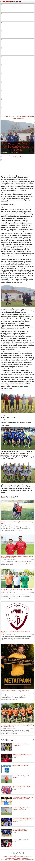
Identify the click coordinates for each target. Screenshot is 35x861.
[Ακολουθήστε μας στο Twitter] (17, 853)
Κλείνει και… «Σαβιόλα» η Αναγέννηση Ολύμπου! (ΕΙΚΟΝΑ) (15, 632)
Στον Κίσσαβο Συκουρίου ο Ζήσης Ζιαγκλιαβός (15, 690)
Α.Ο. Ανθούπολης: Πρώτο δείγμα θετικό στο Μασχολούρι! (21, 808)
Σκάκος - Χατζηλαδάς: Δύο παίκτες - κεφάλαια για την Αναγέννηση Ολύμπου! (17, 556)
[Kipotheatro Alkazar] (17, 156)
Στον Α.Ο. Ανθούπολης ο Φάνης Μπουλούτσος (21, 787)
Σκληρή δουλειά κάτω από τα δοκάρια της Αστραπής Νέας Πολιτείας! (16, 590)
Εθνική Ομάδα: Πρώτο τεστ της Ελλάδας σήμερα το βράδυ (20, 830)
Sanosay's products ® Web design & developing (17, 858)
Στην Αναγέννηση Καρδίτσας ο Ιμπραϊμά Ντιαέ (20, 744)
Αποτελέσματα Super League (20, 765)
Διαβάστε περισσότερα (17, 118)
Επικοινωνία (12, 856)
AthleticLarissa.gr (18, 859)
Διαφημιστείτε (28, 856)
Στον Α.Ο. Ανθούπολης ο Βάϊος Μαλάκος (21, 776)
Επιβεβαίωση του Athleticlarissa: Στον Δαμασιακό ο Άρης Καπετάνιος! (22, 798)
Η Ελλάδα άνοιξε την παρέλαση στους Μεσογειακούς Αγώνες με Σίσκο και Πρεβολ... (23, 820)
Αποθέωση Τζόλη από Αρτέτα (20, 840)
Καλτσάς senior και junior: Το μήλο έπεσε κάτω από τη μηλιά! (17, 522)
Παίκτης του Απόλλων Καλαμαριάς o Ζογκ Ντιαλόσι (22, 755)
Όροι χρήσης (19, 856)
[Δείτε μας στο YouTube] (14, 853)
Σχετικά (5, 856)
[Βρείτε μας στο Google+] (20, 853)
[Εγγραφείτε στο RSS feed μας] (23, 853)
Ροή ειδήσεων (7, 739)
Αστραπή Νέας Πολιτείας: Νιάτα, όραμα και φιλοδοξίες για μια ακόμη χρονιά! (17, 725)
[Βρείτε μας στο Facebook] (11, 853)
